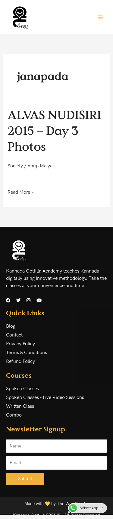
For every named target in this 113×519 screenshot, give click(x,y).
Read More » (21, 192)
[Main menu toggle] (100, 17)
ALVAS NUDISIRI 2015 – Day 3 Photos (54, 130)
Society (15, 166)
